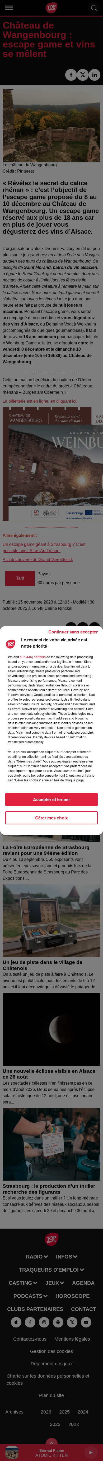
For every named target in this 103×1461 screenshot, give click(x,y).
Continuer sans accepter (73, 632)
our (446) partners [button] (33, 656)
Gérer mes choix (51, 818)
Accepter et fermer (51, 799)
